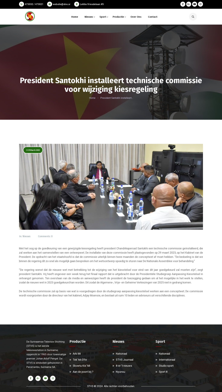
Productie (118, 16)
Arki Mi (77, 353)
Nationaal (121, 353)
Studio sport (166, 365)
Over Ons (136, 16)
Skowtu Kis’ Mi (81, 365)
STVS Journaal (124, 359)
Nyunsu (120, 371)
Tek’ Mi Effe (80, 359)
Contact (152, 16)
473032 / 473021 (34, 4)
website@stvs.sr (61, 4)
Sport (103, 16)
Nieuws (89, 16)
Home (74, 16)
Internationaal (167, 359)
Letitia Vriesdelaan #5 (92, 4)
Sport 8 (163, 371)
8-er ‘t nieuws (124, 365)
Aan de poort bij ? (83, 371)
